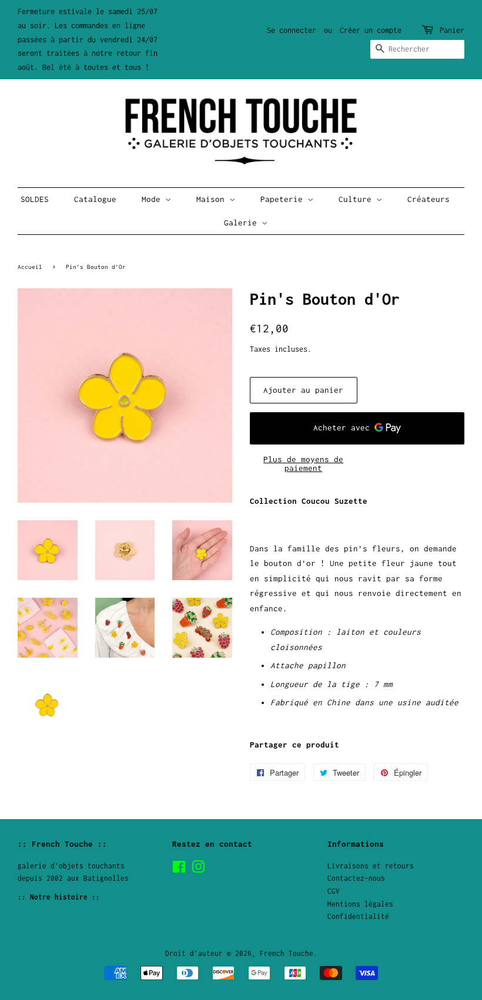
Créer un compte (370, 30)
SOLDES (35, 199)
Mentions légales (360, 904)
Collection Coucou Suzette (308, 501)
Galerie (243, 222)
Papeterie (283, 199)
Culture (357, 199)
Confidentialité (358, 916)
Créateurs (428, 199)
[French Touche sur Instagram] (198, 869)
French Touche (286, 953)
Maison (212, 199)
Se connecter (291, 30)
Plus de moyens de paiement (303, 463)
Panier (452, 30)
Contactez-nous (356, 878)
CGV (333, 891)
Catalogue (95, 199)
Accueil (30, 266)
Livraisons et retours (370, 866)
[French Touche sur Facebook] (179, 869)
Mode (153, 199)
